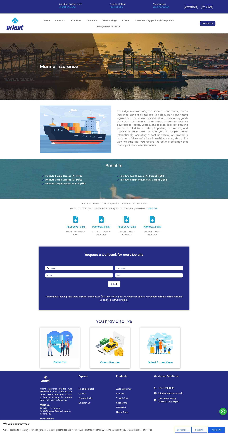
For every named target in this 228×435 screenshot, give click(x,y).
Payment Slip (85, 398)
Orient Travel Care (160, 362)
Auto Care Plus (123, 388)
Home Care (122, 412)
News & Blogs (110, 20)
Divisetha (60, 362)
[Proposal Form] (75, 219)
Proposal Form (76, 226)
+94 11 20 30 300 (161, 7)
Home (47, 20)
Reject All (199, 430)
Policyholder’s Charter (109, 26)
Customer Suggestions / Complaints (154, 20)
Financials (91, 20)
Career (126, 20)
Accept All (216, 430)
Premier (120, 393)
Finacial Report (86, 388)
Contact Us (152, 208)
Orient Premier (110, 362)
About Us (60, 20)
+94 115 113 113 (116, 7)
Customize (181, 430)
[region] (114, 427)
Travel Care (122, 398)
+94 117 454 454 (67, 7)
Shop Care (121, 402)
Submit (114, 284)
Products (76, 20)
